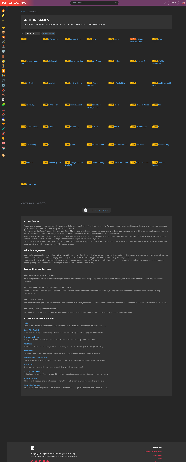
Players (159, 458)
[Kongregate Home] (13, 3)
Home (23, 12)
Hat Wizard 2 (29, 364)
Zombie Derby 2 (30, 378)
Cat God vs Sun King (32, 385)
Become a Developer (153, 452)
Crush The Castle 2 (31, 330)
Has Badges (49, 33)
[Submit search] (116, 3)
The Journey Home (31, 337)
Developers (157, 455)
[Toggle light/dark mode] (165, 3)
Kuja (26, 323)
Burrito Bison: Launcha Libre (35, 357)
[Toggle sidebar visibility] (7, 8)
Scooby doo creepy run (33, 371)
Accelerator (28, 351)
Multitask (28, 344)
